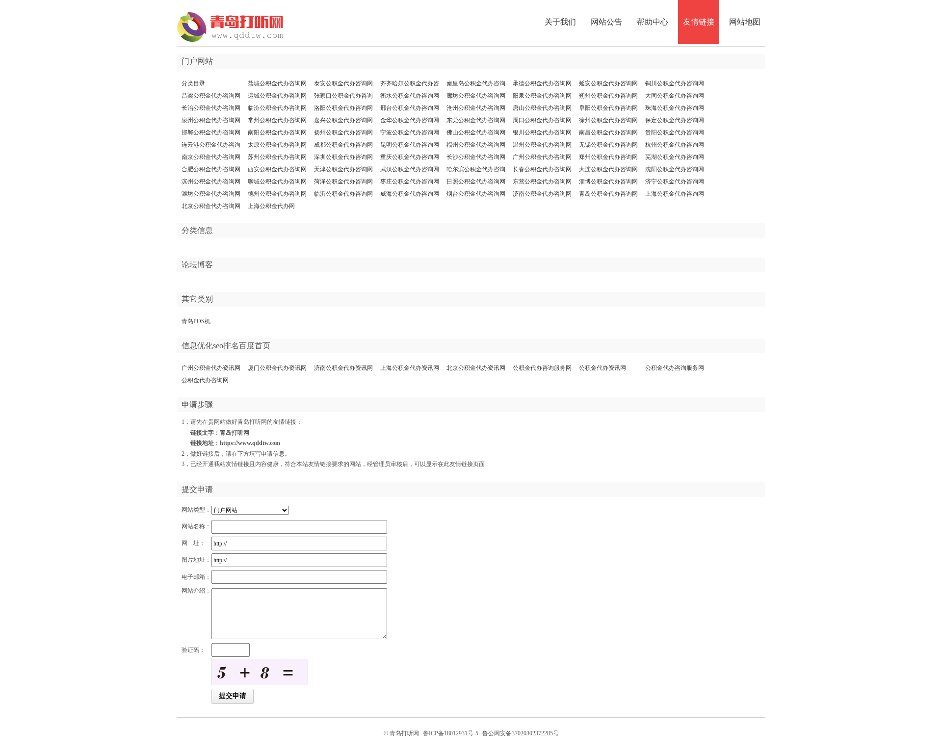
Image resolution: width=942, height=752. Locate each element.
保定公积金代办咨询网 (674, 120)
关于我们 (560, 22)
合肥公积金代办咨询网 (211, 169)
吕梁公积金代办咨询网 (211, 95)
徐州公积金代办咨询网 (608, 120)
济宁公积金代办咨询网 (674, 181)
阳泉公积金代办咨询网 (542, 95)
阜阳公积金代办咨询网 (608, 107)
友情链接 (698, 22)
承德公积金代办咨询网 (542, 83)
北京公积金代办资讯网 (475, 367)
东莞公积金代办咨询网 (475, 120)
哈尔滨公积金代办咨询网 (475, 171)
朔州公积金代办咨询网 (608, 95)
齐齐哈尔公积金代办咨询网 (409, 85)
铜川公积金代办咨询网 (674, 83)
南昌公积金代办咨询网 (608, 132)
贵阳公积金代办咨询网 (674, 132)
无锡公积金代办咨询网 (608, 144)
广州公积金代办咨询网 (542, 157)
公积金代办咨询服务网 (542, 367)
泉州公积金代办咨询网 (211, 120)
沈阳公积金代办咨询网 (674, 169)
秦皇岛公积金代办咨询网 (475, 85)
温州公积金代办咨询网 (542, 144)
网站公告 (606, 22)
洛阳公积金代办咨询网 (343, 107)
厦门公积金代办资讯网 (277, 367)
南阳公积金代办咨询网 (277, 132)
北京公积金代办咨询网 (211, 206)
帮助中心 (652, 22)
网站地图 (744, 22)
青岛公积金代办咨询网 (608, 193)
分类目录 (193, 83)
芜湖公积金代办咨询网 (674, 157)
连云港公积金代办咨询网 (211, 146)
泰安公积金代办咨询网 (343, 83)
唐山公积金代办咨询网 (542, 107)
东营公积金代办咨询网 (542, 181)
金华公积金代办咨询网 (409, 120)
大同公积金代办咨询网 (674, 95)
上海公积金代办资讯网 (409, 367)
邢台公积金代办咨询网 (409, 107)
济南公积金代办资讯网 (343, 367)
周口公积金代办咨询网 (542, 120)
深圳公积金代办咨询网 (343, 157)
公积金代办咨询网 (205, 380)
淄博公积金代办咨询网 (608, 181)
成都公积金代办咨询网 (343, 144)
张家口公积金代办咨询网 (343, 97)
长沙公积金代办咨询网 (475, 157)
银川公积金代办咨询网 (542, 132)
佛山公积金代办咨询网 (475, 132)
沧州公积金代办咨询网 (475, 107)
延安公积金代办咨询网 (608, 83)
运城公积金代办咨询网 (277, 95)
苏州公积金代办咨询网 (277, 157)
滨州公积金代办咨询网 (211, 181)
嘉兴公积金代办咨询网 (343, 120)
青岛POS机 (196, 321)
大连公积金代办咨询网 (608, 169)
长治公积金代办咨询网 (211, 107)
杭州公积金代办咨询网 (674, 144)
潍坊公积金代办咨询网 (211, 193)
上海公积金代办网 (271, 206)
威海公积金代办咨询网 (409, 193)
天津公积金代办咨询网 (343, 169)
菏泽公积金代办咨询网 (343, 181)
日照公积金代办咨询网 (475, 181)
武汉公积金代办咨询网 (409, 169)
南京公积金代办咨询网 (211, 157)
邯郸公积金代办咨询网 (211, 132)
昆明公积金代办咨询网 (409, 144)
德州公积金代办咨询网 (277, 193)
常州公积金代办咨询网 (277, 120)
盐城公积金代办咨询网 (277, 83)
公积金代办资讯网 (602, 367)
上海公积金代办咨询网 (674, 193)
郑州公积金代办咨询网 (608, 157)
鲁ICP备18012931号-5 (450, 733)
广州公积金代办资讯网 (211, 367)
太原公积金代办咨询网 (277, 144)
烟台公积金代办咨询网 (475, 193)
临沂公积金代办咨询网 (343, 193)
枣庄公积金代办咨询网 (409, 181)
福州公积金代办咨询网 (475, 144)
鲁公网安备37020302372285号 (520, 733)
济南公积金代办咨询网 (542, 193)
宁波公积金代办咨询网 (409, 132)
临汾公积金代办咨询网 (277, 107)
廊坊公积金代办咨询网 (475, 95)
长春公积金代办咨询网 (542, 169)
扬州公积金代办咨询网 (343, 132)
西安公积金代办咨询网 (277, 169)
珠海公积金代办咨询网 (674, 107)
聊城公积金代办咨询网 (277, 181)
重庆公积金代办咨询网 (409, 157)
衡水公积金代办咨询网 (409, 95)
